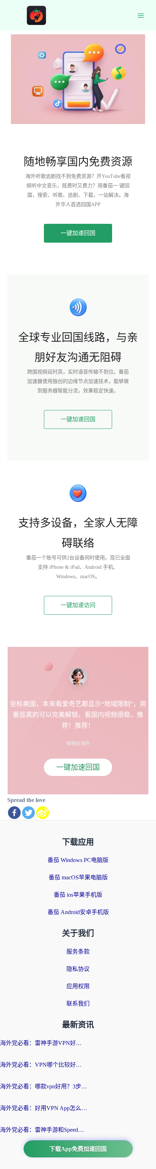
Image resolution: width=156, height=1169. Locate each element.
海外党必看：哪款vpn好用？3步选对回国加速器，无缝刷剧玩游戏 (43, 1086)
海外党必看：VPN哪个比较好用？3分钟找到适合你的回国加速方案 (43, 1065)
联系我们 (78, 1004)
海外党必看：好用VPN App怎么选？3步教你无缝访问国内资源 (43, 1108)
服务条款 (78, 951)
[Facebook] (14, 812)
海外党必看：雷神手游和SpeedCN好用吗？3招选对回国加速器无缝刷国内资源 (43, 1130)
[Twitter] (28, 812)
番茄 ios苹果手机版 (78, 895)
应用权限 (78, 986)
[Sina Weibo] (42, 812)
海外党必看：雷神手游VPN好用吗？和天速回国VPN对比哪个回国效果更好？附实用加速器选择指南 (43, 1043)
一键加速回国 (78, 767)
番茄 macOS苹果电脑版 (78, 877)
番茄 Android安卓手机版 (78, 912)
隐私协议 (78, 969)
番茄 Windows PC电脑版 (78, 860)
